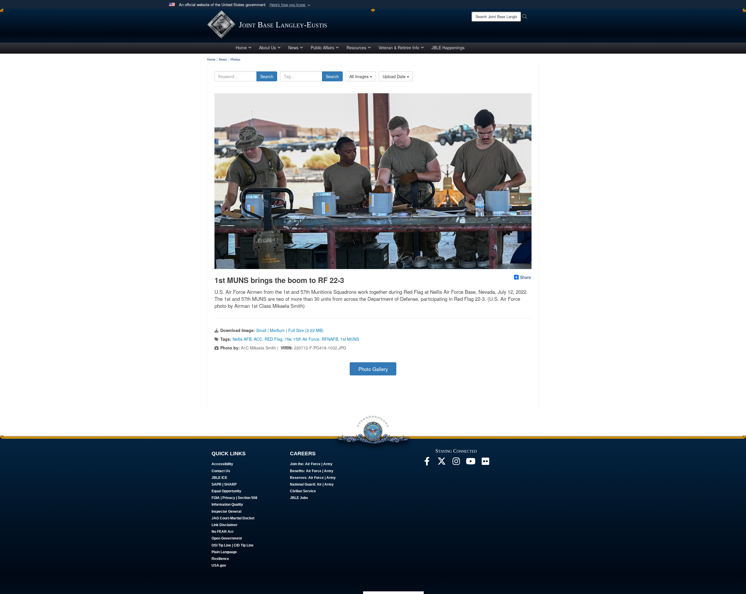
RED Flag (273, 339)
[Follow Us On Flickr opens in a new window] (485, 463)
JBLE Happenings (448, 47)
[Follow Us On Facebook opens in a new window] (427, 463)
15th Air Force (306, 339)
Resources (356, 47)
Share (525, 277)
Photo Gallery (373, 368)
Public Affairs (322, 47)
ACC (258, 339)
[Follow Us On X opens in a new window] (441, 463)
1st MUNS (349, 339)
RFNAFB (330, 339)
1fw (288, 339)
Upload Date (395, 76)
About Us (267, 47)
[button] (291, 5)
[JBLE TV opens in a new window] (470, 463)
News (293, 47)
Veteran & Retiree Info (399, 47)
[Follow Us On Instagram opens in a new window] (456, 463)
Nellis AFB (242, 339)
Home (241, 47)
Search (266, 76)
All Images (359, 76)
